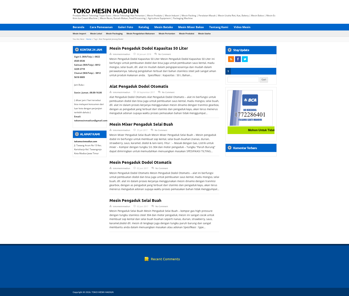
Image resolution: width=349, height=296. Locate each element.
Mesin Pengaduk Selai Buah (135, 200)
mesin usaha (204, 33)
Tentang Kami (218, 27)
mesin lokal (96, 33)
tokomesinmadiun (121, 54)
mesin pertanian (167, 33)
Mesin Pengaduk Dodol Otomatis (140, 162)
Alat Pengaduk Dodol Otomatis (138, 86)
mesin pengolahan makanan (141, 33)
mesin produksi (186, 33)
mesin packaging (114, 33)
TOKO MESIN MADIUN (106, 11)
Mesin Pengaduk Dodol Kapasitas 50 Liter (148, 48)
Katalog (144, 27)
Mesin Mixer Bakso (191, 27)
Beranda (78, 27)
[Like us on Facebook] (238, 59)
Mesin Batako (163, 27)
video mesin (242, 27)
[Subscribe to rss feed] (231, 59)
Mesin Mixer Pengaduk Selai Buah (141, 124)
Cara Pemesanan (101, 27)
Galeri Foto (125, 27)
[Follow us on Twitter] (245, 59)
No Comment (164, 54)
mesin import (79, 33)
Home (88, 39)
